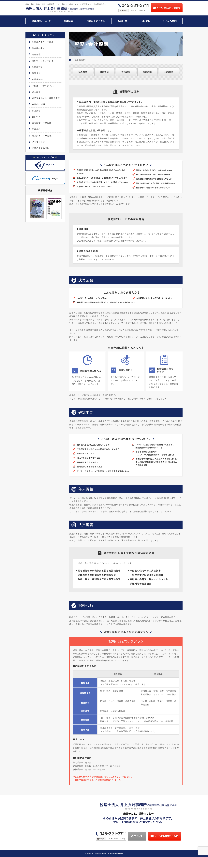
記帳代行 (169, 71)
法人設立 (36, 92)
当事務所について (41, 21)
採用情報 (145, 21)
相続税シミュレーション (44, 61)
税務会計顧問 (38, 104)
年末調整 (126, 71)
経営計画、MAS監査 (42, 135)
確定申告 (104, 71)
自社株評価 (37, 79)
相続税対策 (37, 67)
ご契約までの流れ (95, 21)
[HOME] (70, 60)
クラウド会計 (38, 142)
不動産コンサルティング (44, 86)
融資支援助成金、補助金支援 (46, 98)
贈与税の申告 (38, 48)
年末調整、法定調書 (41, 123)
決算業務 (83, 71)
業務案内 (68, 21)
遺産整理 (36, 54)
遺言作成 (36, 73)
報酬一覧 (122, 21)
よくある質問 (170, 21)
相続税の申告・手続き (42, 42)
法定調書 (147, 71)
